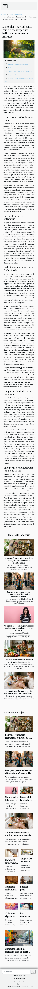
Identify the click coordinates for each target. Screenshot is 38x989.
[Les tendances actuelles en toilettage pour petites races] (26, 906)
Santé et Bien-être (15, 14)
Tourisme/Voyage (19, 978)
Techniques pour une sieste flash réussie (20, 71)
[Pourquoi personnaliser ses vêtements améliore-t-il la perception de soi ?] (19, 581)
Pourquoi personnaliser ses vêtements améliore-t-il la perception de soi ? (19, 594)
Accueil (3, 14)
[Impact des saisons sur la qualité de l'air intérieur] (27, 852)
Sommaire (11, 60)
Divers (19, 984)
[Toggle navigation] (5, 6)
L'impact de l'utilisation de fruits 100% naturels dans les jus (19, 660)
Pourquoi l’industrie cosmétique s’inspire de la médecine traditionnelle (19, 560)
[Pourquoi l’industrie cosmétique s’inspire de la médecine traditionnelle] (19, 547)
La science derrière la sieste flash (18, 64)
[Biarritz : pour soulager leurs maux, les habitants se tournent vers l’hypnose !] (26, 880)
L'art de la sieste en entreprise (17, 68)
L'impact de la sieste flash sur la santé (19, 75)
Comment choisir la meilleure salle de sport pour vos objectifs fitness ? (18, 951)
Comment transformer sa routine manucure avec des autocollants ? (19, 692)
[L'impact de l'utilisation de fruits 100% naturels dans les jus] (19, 648)
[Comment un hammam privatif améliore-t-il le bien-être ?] (11, 880)
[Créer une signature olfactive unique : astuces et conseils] (11, 906)
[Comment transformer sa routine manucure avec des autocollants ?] (19, 680)
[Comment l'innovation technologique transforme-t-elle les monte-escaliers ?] (12, 853)
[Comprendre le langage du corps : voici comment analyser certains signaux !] (19, 615)
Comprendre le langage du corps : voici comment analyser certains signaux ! (19, 628)
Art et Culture (19, 981)
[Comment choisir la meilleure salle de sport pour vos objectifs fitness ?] (19, 937)
